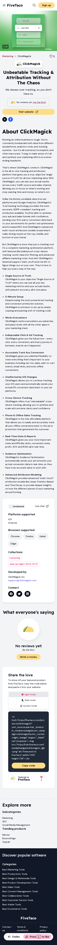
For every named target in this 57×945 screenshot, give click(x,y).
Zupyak (6, 841)
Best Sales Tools (11, 887)
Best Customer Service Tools (17, 900)
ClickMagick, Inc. (16, 576)
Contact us (6, 928)
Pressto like (39, 936)
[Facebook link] (11, 594)
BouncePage (9, 838)
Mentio (6, 834)
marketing (15, 557)
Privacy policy (44, 928)
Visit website (26, 111)
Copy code (28, 765)
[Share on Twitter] (4, 119)
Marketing (7, 56)
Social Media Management (16, 824)
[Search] (34, 5)
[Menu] (4, 5)
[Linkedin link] (27, 594)
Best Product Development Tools (20, 882)
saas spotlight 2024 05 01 (24, 563)
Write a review (28, 656)
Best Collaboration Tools (15, 895)
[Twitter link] (19, 594)
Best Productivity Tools (14, 873)
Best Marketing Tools (13, 869)
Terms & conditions (22, 928)
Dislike (16, 936)
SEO (4, 821)
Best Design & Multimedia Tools (19, 878)
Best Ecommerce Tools (14, 908)
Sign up (46, 5)
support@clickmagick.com (22, 580)
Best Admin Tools (11, 904)
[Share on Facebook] (10, 119)
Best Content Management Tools (20, 891)
